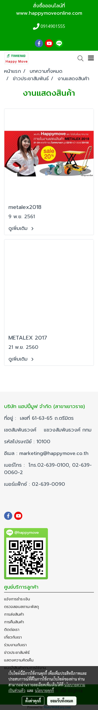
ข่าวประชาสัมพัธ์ (17, 652)
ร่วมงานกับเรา (15, 645)
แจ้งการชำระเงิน (17, 599)
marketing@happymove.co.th (54, 453)
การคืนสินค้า (14, 622)
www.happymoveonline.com (49, 13)
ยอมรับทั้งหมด (61, 700)
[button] (78, 58)
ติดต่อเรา (11, 630)
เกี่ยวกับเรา (13, 637)
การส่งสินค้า (14, 614)
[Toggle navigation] (91, 58)
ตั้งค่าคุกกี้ (33, 700)
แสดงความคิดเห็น (18, 660)
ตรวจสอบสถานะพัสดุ (21, 607)
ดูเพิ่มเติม (18, 228)
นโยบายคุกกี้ (44, 690)
